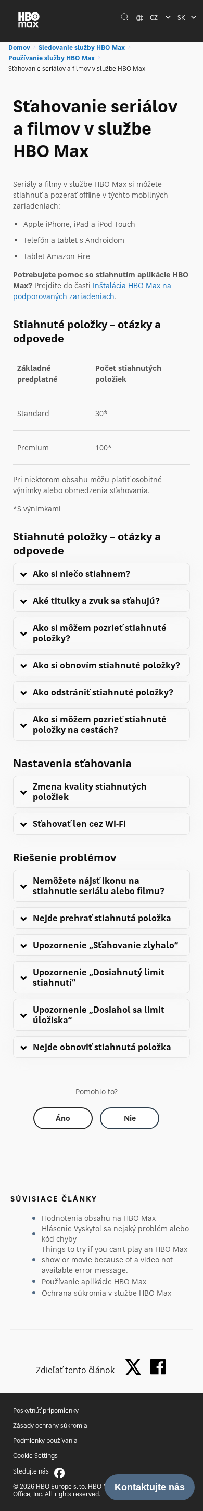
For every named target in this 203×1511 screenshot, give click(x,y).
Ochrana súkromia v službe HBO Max (106, 1293)
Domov (19, 47)
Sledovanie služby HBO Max (82, 47)
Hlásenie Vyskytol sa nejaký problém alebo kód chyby (115, 1233)
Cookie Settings (35, 1455)
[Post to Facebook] (158, 1366)
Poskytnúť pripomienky (46, 1410)
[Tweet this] (135, 1367)
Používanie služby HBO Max (51, 58)
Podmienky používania (45, 1440)
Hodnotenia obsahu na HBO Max (99, 1218)
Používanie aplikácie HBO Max (94, 1281)
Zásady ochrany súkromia (50, 1425)
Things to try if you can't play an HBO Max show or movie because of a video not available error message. (114, 1259)
